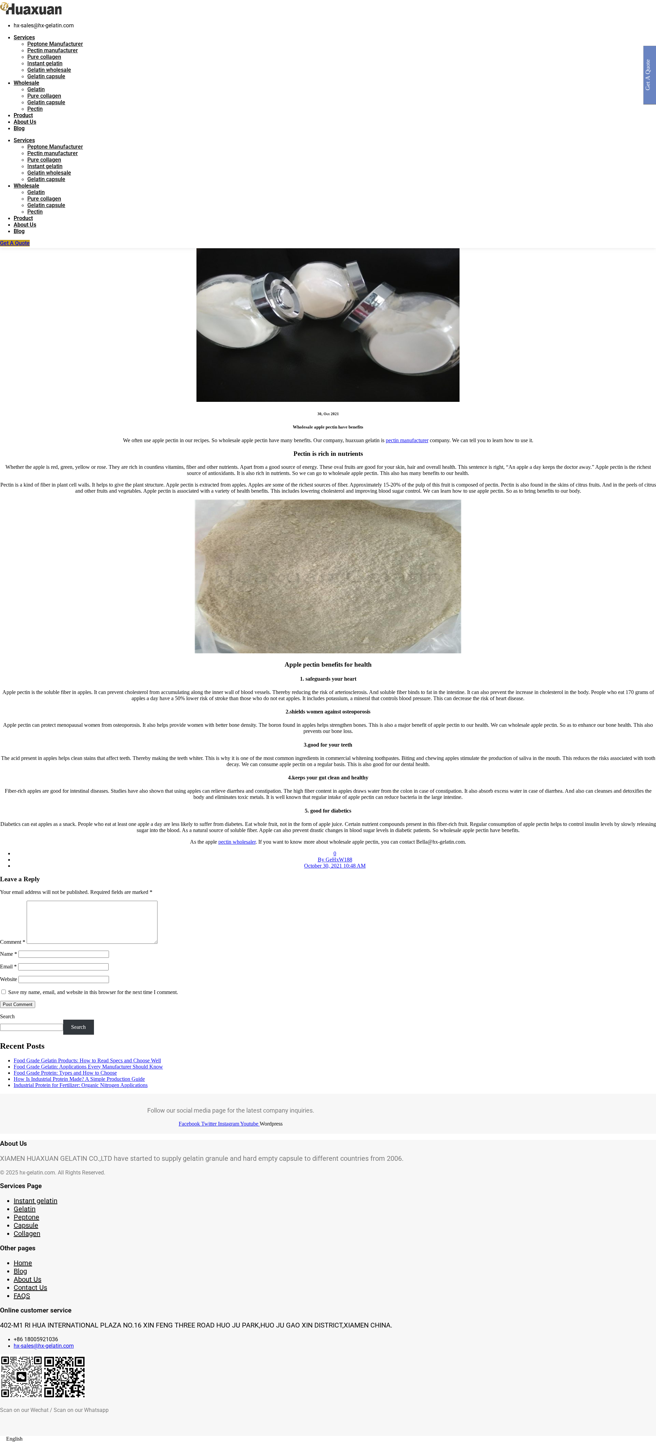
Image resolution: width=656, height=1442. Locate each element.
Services (24, 37)
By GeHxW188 (335, 859)
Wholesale (26, 83)
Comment (12, 942)
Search (7, 1016)
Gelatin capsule (46, 76)
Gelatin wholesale (49, 70)
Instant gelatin (45, 63)
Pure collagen (44, 57)
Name (8, 954)
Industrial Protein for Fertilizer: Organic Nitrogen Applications (81, 1085)
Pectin (35, 109)
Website (8, 979)
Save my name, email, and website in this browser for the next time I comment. (93, 992)
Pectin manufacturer (52, 50)
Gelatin (36, 89)
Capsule (26, 1225)
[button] (328, 1439)
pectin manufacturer (407, 440)
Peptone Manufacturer (55, 44)
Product (23, 115)
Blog (19, 128)
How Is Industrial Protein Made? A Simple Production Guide (79, 1079)
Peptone (26, 1217)
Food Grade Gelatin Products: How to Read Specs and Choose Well (87, 1060)
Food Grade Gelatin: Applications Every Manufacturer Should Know (88, 1067)
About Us (25, 122)
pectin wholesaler (237, 842)
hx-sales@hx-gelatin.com (44, 1346)
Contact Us (30, 1287)
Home (23, 1263)
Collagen (27, 1233)
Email (8, 966)
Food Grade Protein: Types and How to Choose (65, 1073)
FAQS (22, 1296)
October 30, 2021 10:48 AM (335, 866)
